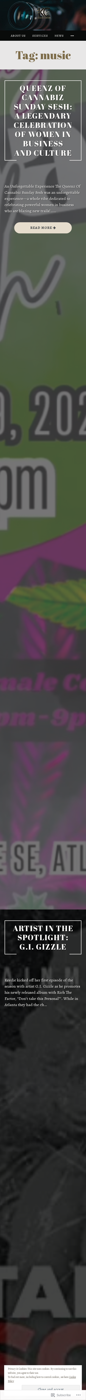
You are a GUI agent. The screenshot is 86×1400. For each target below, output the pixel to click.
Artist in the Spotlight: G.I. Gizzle (43, 937)
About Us (18, 36)
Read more (33, 229)
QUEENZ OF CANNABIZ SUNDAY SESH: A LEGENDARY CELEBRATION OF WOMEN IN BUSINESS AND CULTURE (43, 120)
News (59, 36)
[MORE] (73, 36)
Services (40, 36)
